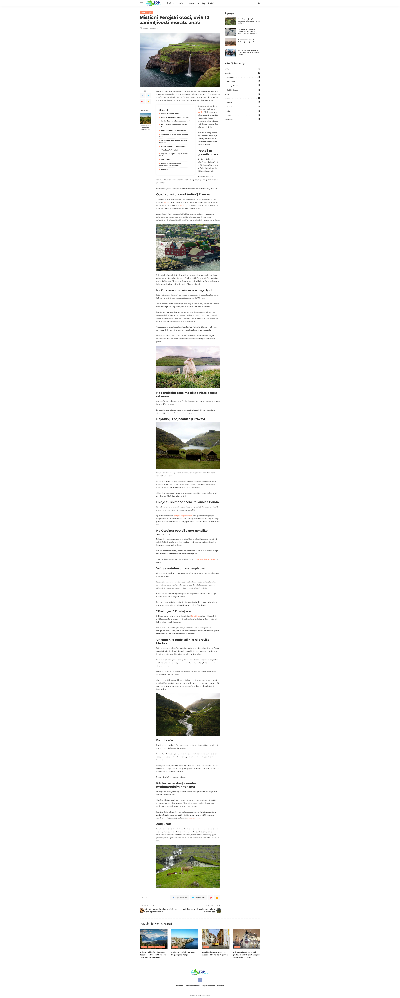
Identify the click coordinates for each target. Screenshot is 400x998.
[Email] (148, 101)
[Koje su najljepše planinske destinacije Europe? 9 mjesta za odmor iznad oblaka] (154, 939)
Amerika (229, 103)
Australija (230, 107)
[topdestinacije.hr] (155, 3)
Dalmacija (230, 77)
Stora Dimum (195, 616)
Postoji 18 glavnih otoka (170, 113)
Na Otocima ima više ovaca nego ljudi (175, 121)
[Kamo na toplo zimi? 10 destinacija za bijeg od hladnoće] (230, 42)
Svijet (149, 13)
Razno (227, 94)
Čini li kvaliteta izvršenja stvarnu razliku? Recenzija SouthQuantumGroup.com (247, 31)
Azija (228, 111)
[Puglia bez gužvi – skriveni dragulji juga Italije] (185, 939)
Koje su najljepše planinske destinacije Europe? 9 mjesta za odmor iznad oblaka (153, 954)
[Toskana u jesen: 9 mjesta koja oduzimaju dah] (145, 118)
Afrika (227, 69)
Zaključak (165, 169)
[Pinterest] (142, 101)
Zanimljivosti (229, 119)
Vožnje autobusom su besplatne (173, 146)
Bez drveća (165, 160)
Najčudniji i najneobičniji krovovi (173, 131)
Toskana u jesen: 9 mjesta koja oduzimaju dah (145, 127)
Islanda (200, 112)
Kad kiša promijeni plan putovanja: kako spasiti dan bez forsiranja (249, 21)
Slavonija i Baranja (232, 86)
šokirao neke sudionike (194, 818)
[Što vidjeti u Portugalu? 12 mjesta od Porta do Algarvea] (215, 939)
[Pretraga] (259, 3)
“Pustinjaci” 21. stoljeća (170, 150)
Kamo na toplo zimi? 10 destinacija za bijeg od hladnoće (246, 42)
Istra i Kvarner (231, 82)
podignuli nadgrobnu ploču (183, 515)
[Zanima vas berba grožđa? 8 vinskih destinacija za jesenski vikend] (230, 52)
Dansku (166, 202)
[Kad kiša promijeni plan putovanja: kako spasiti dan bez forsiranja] (230, 21)
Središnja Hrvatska (232, 90)
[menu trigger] (143, 3)
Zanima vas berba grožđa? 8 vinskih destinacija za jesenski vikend (248, 52)
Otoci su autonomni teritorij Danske (175, 117)
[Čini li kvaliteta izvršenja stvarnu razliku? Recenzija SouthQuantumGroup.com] (230, 32)
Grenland (182, 205)
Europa (143, 13)
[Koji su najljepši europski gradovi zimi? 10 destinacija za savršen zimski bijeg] (247, 939)
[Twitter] (148, 95)
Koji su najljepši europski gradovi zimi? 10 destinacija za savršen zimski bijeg (246, 954)
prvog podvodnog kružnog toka (206, 559)
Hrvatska (228, 73)
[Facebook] (256, 3)
